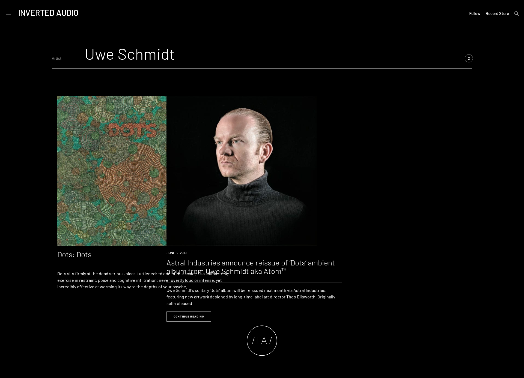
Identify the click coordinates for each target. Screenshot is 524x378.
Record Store (497, 13)
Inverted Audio (48, 12)
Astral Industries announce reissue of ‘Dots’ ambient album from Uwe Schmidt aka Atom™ (250, 267)
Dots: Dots (74, 254)
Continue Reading (189, 316)
